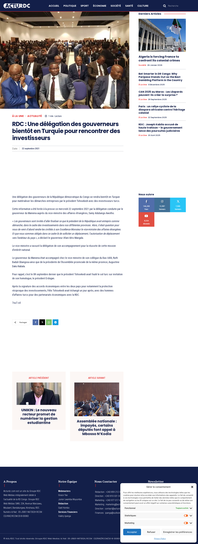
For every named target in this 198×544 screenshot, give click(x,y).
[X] (42, 322)
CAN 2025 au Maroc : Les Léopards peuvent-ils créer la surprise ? (161, 93)
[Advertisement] (67, 173)
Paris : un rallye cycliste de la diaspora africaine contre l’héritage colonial (162, 110)
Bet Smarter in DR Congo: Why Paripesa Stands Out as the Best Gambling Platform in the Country (160, 77)
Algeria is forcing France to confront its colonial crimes (159, 58)
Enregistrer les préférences (177, 532)
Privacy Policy (160, 538)
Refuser (151, 532)
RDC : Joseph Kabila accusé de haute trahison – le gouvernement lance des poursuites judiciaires (160, 128)
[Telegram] (55, 322)
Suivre (162, 199)
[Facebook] (35, 322)
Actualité (34, 116)
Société (142, 65)
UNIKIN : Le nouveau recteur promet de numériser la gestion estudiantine (38, 416)
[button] (192, 486)
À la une (18, 116)
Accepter (132, 532)
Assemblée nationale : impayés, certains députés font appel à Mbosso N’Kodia (97, 427)
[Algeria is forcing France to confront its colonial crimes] (162, 35)
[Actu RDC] (19, 5)
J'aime (146, 199)
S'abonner (146, 213)
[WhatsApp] (49, 322)
